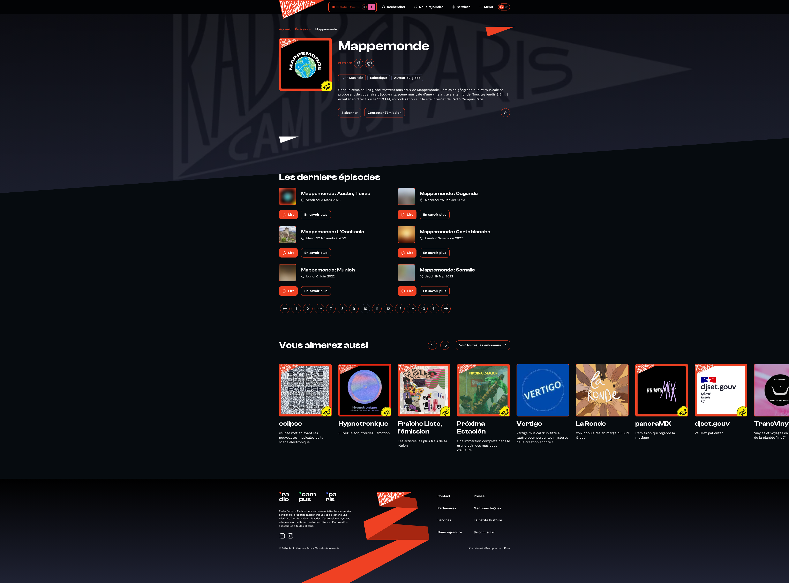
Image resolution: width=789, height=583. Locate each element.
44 (434, 308)
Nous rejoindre (431, 7)
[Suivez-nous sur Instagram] (290, 536)
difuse (506, 548)
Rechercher (396, 7)
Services (464, 7)
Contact (443, 496)
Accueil (285, 29)
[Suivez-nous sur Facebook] (282, 536)
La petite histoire (488, 520)
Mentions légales (487, 508)
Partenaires (446, 508)
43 (423, 308)
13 (400, 308)
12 (388, 308)
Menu (488, 7)
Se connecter (484, 532)
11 (376, 308)
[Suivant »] (445, 308)
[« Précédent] (284, 308)
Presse (479, 496)
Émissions (303, 29)
